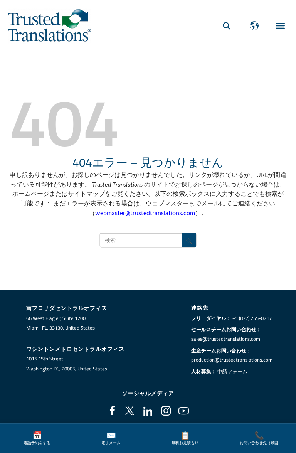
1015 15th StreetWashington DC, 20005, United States (66, 363)
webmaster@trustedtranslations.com (145, 213)
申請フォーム (232, 371)
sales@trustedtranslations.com (225, 339)
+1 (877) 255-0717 (252, 318)
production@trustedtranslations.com (231, 360)
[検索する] (226, 26)
